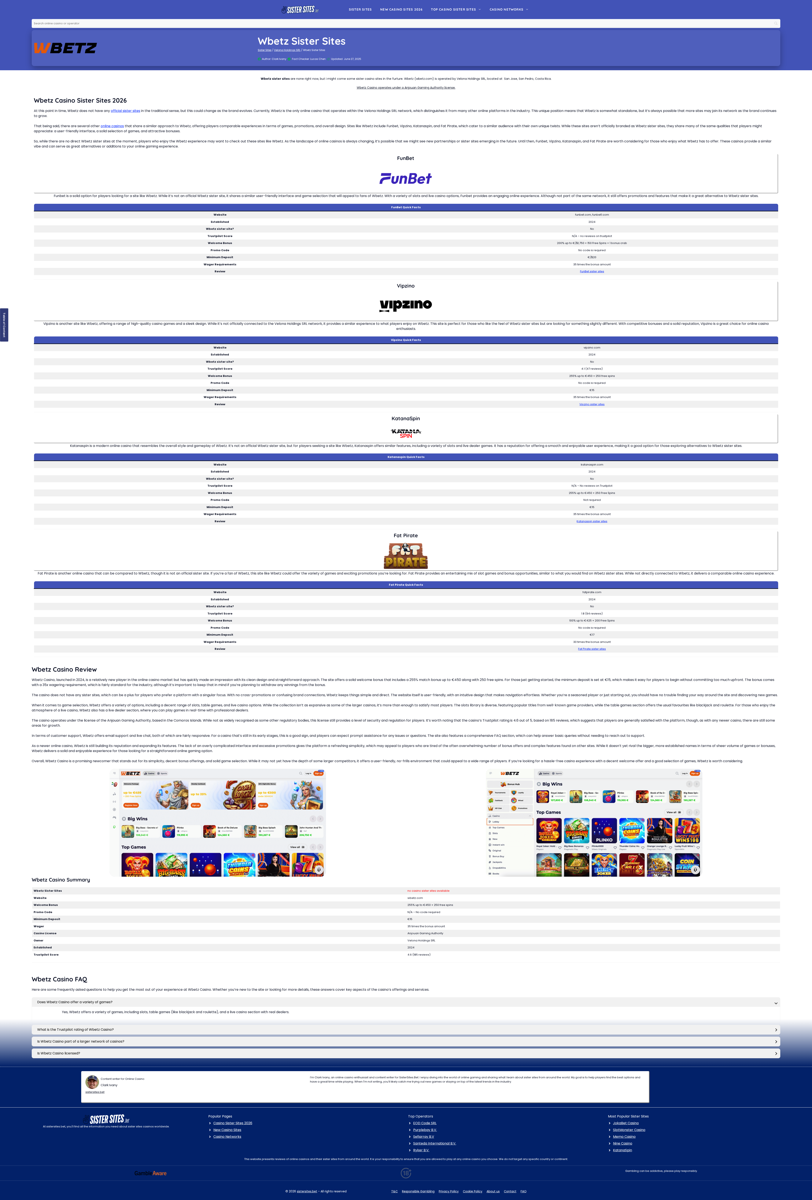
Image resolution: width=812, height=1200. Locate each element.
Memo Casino (624, 1136)
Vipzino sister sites (592, 404)
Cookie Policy (472, 1191)
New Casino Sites (227, 1129)
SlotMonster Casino (629, 1129)
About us (493, 1191)
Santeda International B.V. (434, 1143)
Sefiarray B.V (423, 1136)
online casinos (112, 126)
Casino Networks (506, 9)
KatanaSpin (622, 1150)
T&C (394, 1191)
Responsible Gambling (418, 1191)
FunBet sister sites (592, 271)
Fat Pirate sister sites (592, 649)
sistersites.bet (94, 1092)
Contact (510, 1191)
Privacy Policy (449, 1191)
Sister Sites (360, 9)
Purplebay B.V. (425, 1129)
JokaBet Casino (626, 1123)
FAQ (524, 1191)
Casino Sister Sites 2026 (232, 1123)
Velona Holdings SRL (287, 50)
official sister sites (125, 110)
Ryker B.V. (421, 1150)
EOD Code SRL (424, 1123)
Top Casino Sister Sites (453, 9)
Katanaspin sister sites (592, 521)
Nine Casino (622, 1143)
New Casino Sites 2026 (401, 9)
